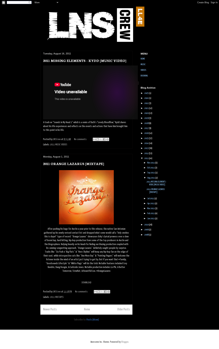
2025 (146, 93)
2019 (146, 118)
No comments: (80, 139)
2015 (146, 138)
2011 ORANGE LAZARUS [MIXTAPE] (73, 163)
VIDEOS (143, 70)
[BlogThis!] (97, 139)
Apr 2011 (151, 203)
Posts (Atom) (93, 319)
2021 (146, 108)
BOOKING (144, 76)
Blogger (124, 342)
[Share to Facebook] (104, 139)
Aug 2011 (151, 178)
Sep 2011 (151, 173)
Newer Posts (50, 309)
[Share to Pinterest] (107, 139)
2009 (146, 230)
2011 (146, 158)
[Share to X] (101, 139)
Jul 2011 (150, 198)
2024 (146, 98)
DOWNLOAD (86, 282)
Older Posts (123, 309)
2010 (146, 225)
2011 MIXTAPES (57, 297)
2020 (146, 113)
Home (87, 309)
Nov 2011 (151, 163)
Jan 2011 (151, 219)
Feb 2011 (151, 213)
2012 (146, 153)
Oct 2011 (151, 168)
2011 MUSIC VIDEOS (58, 144)
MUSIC (143, 64)
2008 (146, 235)
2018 (146, 123)
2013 (146, 148)
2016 (146, 133)
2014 (146, 143)
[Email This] (94, 139)
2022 (146, 103)
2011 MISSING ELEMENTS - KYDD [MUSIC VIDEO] (84, 60)
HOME (143, 59)
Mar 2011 (151, 208)
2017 (146, 128)
